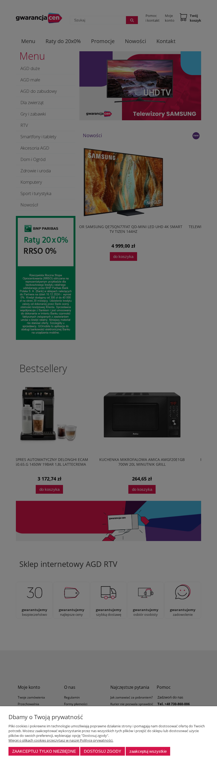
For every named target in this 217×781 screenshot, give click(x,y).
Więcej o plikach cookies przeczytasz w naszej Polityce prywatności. (60, 740)
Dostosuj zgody (102, 751)
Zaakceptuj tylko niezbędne (44, 751)
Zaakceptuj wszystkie (148, 751)
